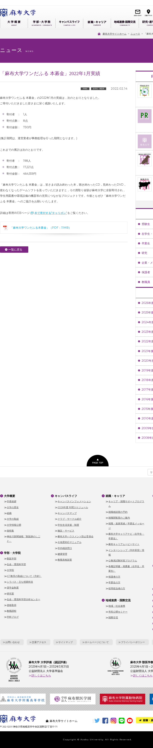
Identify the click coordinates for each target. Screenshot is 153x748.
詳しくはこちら (41, 675)
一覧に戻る (15, 249)
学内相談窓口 (65, 548)
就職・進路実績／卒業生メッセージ (126, 526)
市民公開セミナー (118, 611)
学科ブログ (13, 616)
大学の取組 (13, 518)
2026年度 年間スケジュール (73, 507)
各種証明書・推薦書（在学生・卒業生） (126, 568)
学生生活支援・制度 (68, 524)
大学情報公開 (14, 524)
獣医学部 (11, 558)
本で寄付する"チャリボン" (50, 213)
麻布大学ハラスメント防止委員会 (75, 536)
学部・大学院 (41, 23)
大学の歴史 (13, 507)
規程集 (10, 530)
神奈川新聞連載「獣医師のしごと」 (23, 538)
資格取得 (11, 605)
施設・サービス (66, 530)
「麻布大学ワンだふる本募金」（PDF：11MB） (40, 227)
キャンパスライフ (69, 23)
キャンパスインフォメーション (74, 501)
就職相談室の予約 (118, 511)
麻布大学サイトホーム (63, 721)
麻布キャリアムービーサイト (123, 544)
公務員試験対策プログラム (122, 560)
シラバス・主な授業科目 (20, 581)
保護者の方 (114, 576)
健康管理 (62, 553)
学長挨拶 (11, 501)
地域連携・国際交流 (125, 23)
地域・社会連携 (116, 605)
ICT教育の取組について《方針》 (24, 576)
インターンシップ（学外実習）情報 (126, 552)
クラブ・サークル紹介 (69, 518)
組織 (9, 513)
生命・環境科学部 (16, 564)
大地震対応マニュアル (69, 542)
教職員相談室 (65, 559)
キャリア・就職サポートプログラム (126, 503)
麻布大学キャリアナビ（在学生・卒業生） (126, 536)
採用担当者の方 (116, 588)
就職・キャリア (97, 23)
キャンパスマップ (67, 513)
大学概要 (14, 23)
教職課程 (11, 610)
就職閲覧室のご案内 (119, 517)
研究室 (10, 593)
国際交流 (113, 617)
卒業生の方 (114, 582)
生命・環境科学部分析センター (23, 599)
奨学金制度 (13, 587)
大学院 (10, 570)
